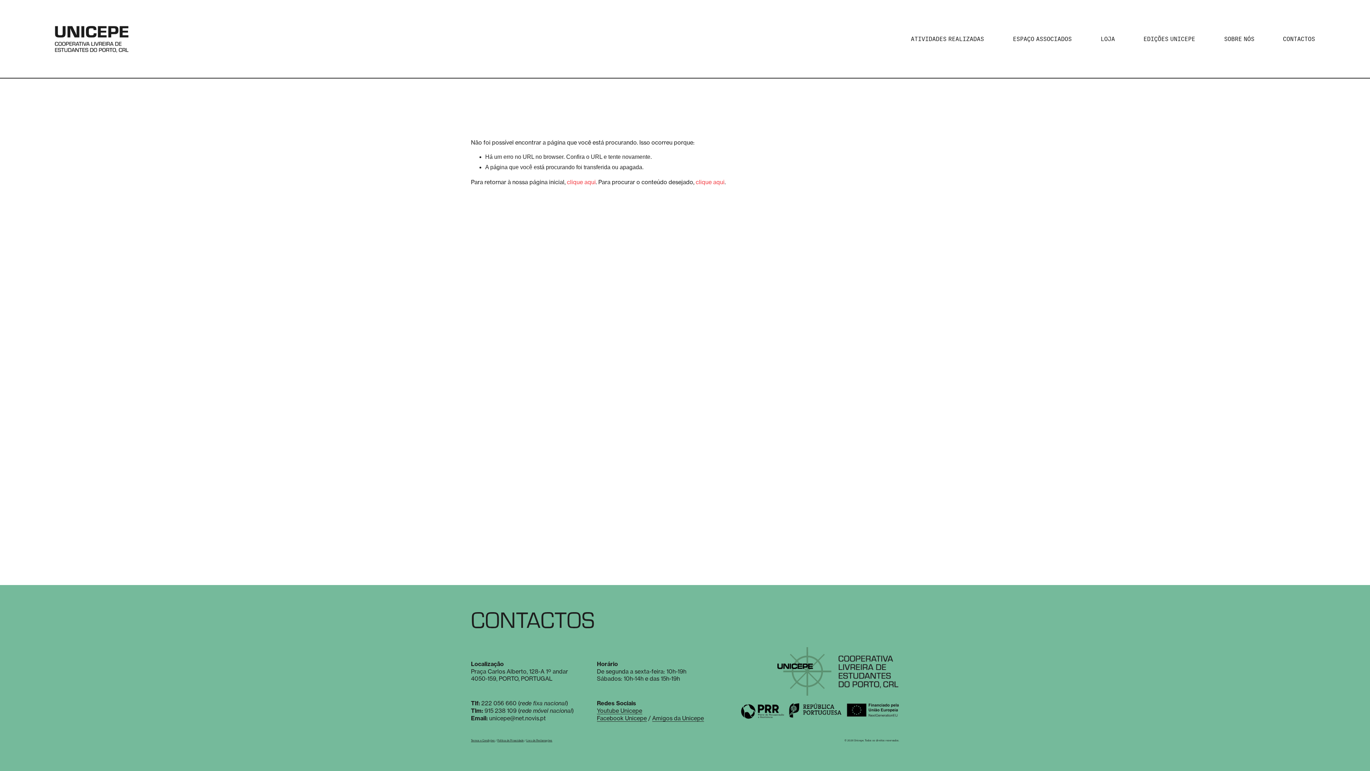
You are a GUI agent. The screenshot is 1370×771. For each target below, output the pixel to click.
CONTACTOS (1299, 39)
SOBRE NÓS (1239, 39)
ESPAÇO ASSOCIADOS (1042, 39)
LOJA (1108, 39)
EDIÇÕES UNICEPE (1169, 39)
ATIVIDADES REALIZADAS (947, 39)
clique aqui (581, 182)
